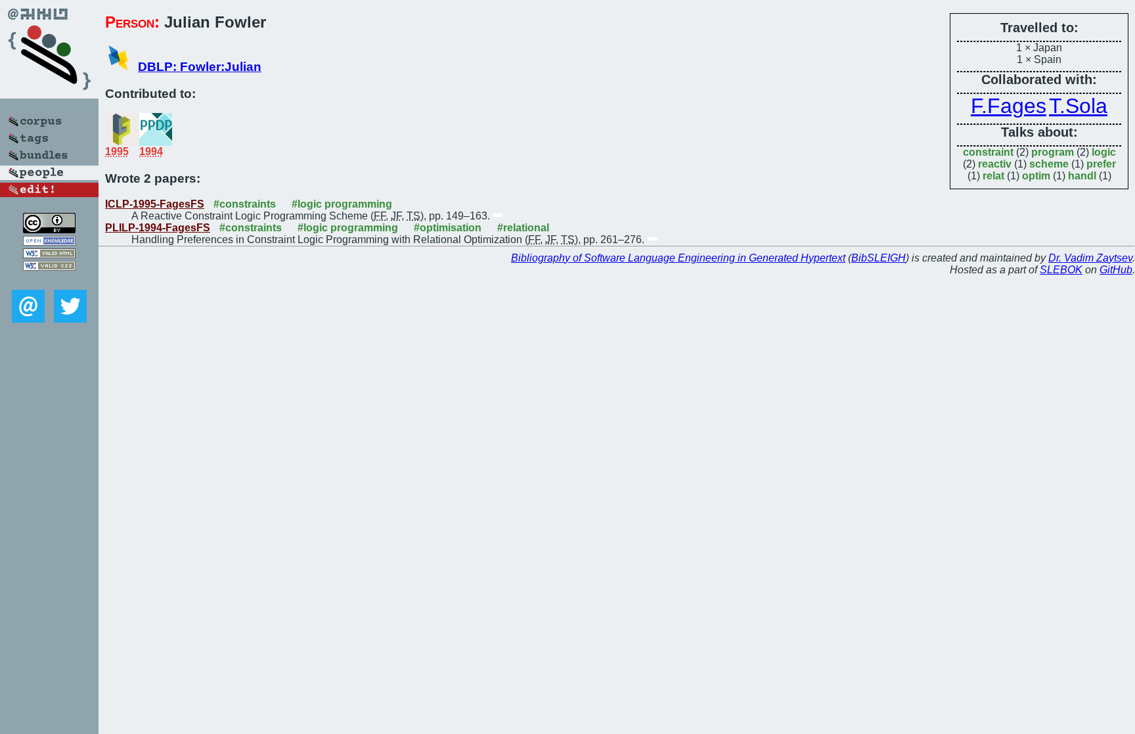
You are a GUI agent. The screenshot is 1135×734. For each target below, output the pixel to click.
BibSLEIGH (878, 258)
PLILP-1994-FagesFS (157, 227)
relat (993, 175)
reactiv (995, 164)
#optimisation (447, 227)
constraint (988, 152)
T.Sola (1078, 106)
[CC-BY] (49, 229)
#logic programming (342, 204)
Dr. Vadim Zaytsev (1090, 258)
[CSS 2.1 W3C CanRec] (49, 280)
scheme (1049, 164)
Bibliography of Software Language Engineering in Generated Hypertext (678, 258)
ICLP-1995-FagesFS (154, 204)
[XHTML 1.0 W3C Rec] (49, 254)
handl (1082, 175)
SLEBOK (1061, 269)
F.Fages (1008, 106)
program (1052, 152)
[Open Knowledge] (49, 242)
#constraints (244, 204)
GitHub (1116, 269)
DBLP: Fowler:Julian (199, 67)
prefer (1101, 164)
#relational (523, 227)
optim (1036, 175)
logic (1104, 152)
